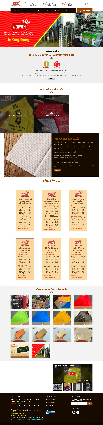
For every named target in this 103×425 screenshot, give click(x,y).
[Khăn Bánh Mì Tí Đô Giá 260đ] (17, 114)
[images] (85, 3)
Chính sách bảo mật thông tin (51, 408)
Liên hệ (68, 10)
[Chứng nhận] (51, 65)
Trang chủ (16, 10)
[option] (58, 387)
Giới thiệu (26, 10)
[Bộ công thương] (50, 412)
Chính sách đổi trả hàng (50, 405)
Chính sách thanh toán (50, 399)
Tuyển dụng (57, 10)
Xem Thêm (51, 78)
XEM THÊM (57, 170)
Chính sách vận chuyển (50, 402)
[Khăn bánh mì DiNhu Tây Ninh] (51, 114)
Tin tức (47, 10)
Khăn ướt (37, 10)
